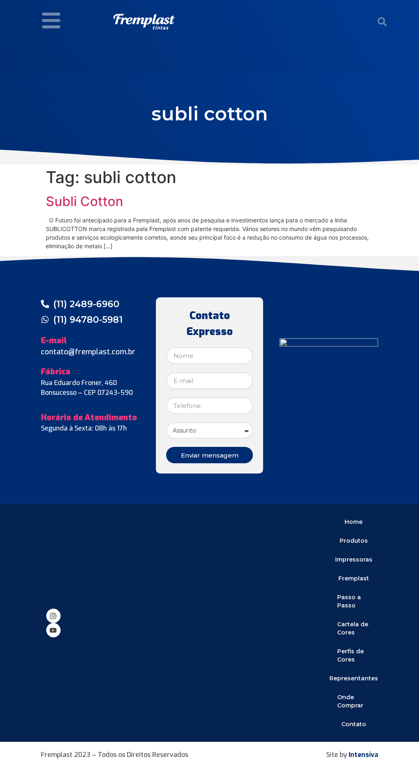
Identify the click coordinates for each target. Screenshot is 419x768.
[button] (382, 22)
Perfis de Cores (350, 655)
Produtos (354, 540)
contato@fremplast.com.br (88, 352)
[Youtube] (53, 630)
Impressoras (353, 559)
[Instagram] (53, 616)
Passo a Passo (349, 601)
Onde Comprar (350, 701)
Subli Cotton (84, 201)
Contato (353, 724)
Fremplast (353, 578)
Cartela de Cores (352, 628)
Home (354, 522)
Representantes (353, 678)
